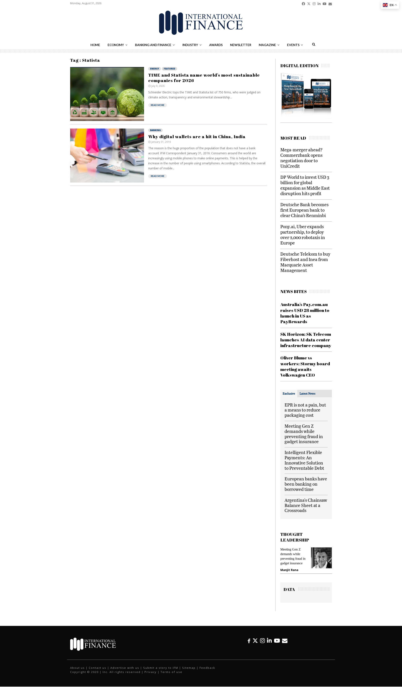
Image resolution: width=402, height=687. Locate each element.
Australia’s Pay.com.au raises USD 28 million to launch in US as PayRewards (304, 312)
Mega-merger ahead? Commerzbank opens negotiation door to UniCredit (301, 158)
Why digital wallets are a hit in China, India (197, 136)
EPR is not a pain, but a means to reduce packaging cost (305, 410)
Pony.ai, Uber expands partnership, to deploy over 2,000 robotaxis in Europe (302, 234)
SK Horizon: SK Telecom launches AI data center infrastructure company (305, 340)
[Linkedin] (269, 641)
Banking (155, 130)
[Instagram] (262, 641)
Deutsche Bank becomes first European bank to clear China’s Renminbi (304, 209)
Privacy (150, 672)
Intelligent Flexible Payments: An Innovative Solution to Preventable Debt (304, 460)
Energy (154, 68)
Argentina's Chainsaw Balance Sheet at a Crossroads (306, 505)
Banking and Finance (153, 45)
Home (95, 45)
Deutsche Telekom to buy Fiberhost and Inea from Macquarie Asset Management (305, 262)
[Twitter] (255, 641)
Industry (190, 45)
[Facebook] (248, 641)
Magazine (267, 45)
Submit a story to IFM (160, 668)
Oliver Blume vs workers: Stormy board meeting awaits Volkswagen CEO (305, 366)
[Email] (284, 641)
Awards (216, 45)
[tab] (288, 393)
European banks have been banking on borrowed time (306, 484)
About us (77, 668)
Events (293, 45)
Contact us (97, 668)
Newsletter (240, 45)
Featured (169, 68)
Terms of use (171, 672)
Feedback (207, 668)
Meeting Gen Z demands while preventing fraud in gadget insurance (304, 433)
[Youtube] (277, 641)
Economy (116, 45)
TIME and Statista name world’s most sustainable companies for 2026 (204, 77)
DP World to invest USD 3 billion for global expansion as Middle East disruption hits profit (305, 185)
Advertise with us (124, 668)
